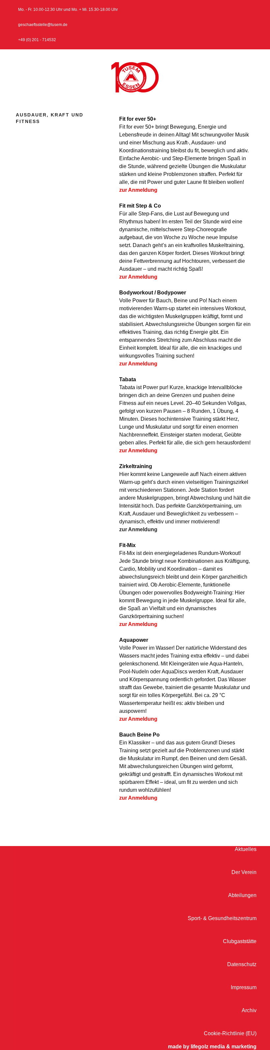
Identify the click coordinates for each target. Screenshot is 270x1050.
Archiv (249, 1010)
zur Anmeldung (138, 190)
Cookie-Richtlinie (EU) (230, 1033)
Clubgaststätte (239, 941)
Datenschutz (241, 964)
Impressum (243, 987)
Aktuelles (245, 849)
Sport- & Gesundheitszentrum (222, 918)
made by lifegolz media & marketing (212, 1046)
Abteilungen (242, 895)
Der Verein (243, 872)
